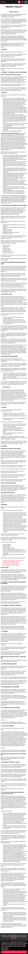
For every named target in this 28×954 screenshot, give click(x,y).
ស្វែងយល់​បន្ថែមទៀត (14, 938)
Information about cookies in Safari (11, 564)
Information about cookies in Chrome (11, 561)
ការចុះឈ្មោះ (19, 2)
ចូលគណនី (22, 2)
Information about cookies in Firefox (11, 562)
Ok (14, 952)
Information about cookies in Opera (11, 565)
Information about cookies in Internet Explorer (13, 560)
